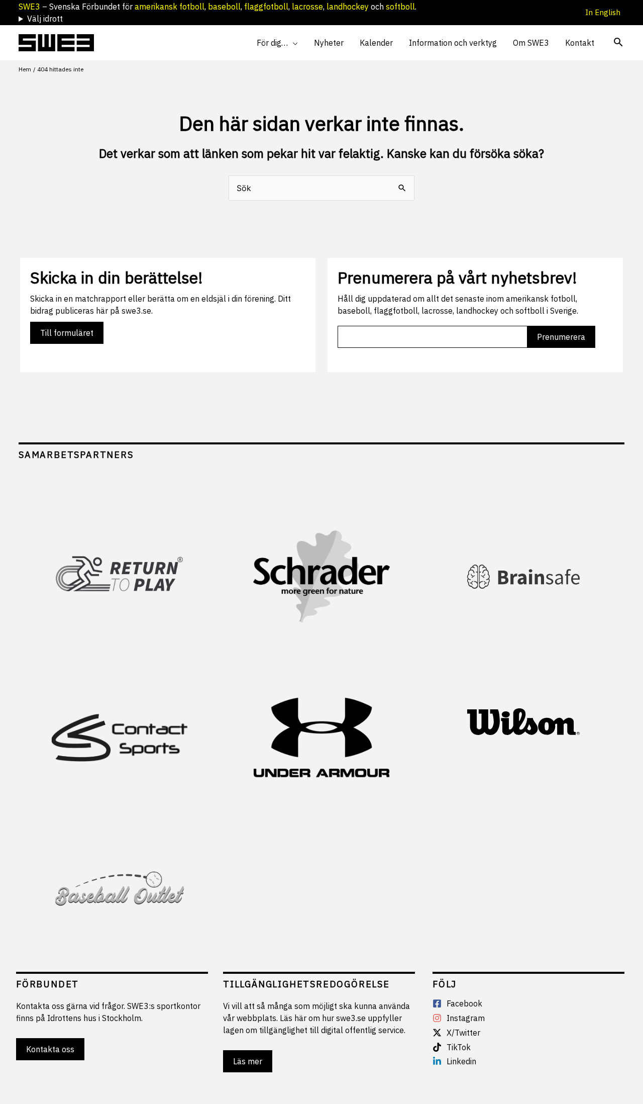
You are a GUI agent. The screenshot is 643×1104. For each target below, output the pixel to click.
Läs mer (247, 1061)
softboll (400, 7)
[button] (293, 42)
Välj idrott (45, 19)
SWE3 (29, 7)
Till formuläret (66, 333)
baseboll (224, 7)
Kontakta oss (50, 1049)
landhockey (348, 7)
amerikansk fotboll (169, 7)
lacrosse (307, 7)
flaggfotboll (266, 7)
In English (604, 12)
